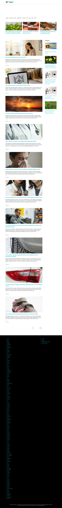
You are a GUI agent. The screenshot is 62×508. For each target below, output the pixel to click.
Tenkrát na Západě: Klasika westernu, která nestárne (19, 113)
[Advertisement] (31, 10)
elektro (6, 63)
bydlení (6, 91)
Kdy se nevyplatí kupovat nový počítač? (15, 57)
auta (6, 233)
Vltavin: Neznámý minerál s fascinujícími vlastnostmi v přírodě (51, 97)
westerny (6, 119)
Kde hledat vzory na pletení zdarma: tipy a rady (17, 85)
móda (6, 203)
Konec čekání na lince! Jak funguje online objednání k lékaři (20, 141)
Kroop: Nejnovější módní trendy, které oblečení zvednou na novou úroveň (50, 66)
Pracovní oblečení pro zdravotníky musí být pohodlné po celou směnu (23, 197)
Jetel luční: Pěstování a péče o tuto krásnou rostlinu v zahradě (50, 112)
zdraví (6, 147)
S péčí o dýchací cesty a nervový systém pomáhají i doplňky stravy (22, 169)
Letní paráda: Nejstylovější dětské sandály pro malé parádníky (21, 314)
